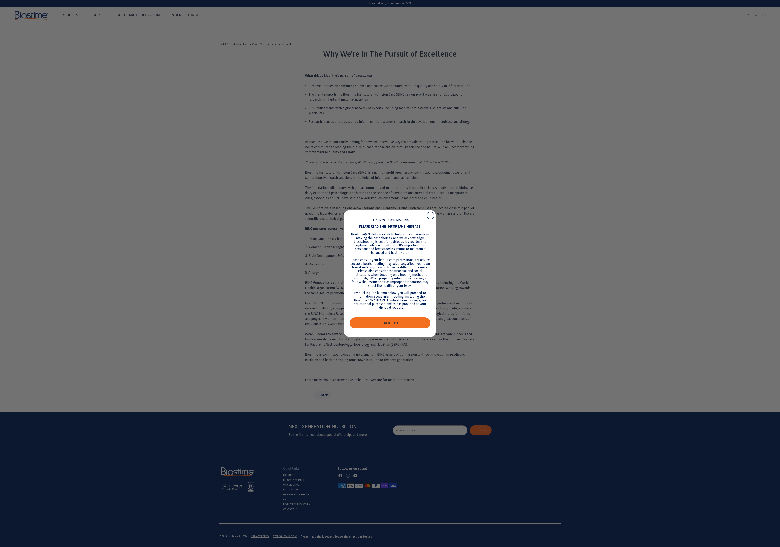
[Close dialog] (430, 215)
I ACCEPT (390, 323)
